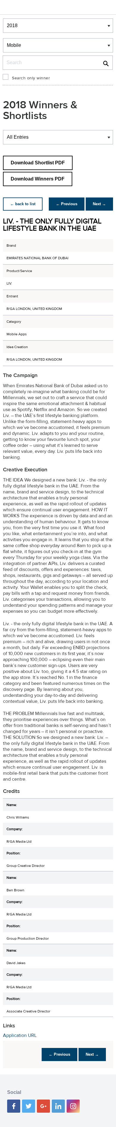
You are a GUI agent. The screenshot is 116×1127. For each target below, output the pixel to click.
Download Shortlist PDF (38, 162)
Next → (99, 204)
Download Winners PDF (38, 178)
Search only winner (31, 78)
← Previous (66, 204)
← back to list (22, 204)
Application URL (20, 1035)
